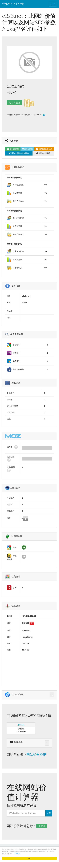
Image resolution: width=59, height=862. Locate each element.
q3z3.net (21, 724)
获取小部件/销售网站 (19, 153)
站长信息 (28, 149)
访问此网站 (14, 149)
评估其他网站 (44, 153)
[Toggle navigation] (53, 4)
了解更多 (17, 854)
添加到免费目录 (45, 149)
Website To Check (13, 4)
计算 (49, 813)
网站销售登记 (36, 754)
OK (29, 858)
